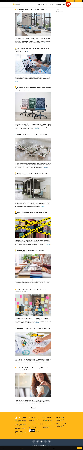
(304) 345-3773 (47, 426)
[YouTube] (45, 441)
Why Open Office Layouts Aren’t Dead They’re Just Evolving (33, 134)
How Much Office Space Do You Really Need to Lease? (31, 290)
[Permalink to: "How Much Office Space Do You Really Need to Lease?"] (33, 305)
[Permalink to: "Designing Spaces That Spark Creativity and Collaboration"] (33, 24)
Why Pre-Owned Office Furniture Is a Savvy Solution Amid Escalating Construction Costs (31, 368)
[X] (37, 441)
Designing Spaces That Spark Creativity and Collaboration (32, 9)
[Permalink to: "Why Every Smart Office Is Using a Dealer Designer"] (33, 266)
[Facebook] (33, 441)
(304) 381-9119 (61, 426)
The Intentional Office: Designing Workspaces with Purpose (33, 173)
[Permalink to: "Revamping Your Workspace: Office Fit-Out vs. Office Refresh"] (33, 344)
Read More (44, 42)
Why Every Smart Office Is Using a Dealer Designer (30, 250)
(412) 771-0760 (33, 426)
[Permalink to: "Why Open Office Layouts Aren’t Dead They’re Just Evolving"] (33, 149)
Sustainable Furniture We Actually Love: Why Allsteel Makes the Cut (33, 87)
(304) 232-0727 (61, 420)
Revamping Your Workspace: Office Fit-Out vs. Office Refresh (33, 328)
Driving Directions (34, 423)
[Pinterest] (49, 441)
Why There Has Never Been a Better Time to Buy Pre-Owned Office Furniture (32, 49)
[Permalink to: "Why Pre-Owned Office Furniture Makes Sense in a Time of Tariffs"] (33, 227)
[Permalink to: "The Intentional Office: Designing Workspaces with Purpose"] (33, 188)
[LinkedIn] (41, 441)
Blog (27, 11)
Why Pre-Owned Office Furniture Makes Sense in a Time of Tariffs (31, 212)
